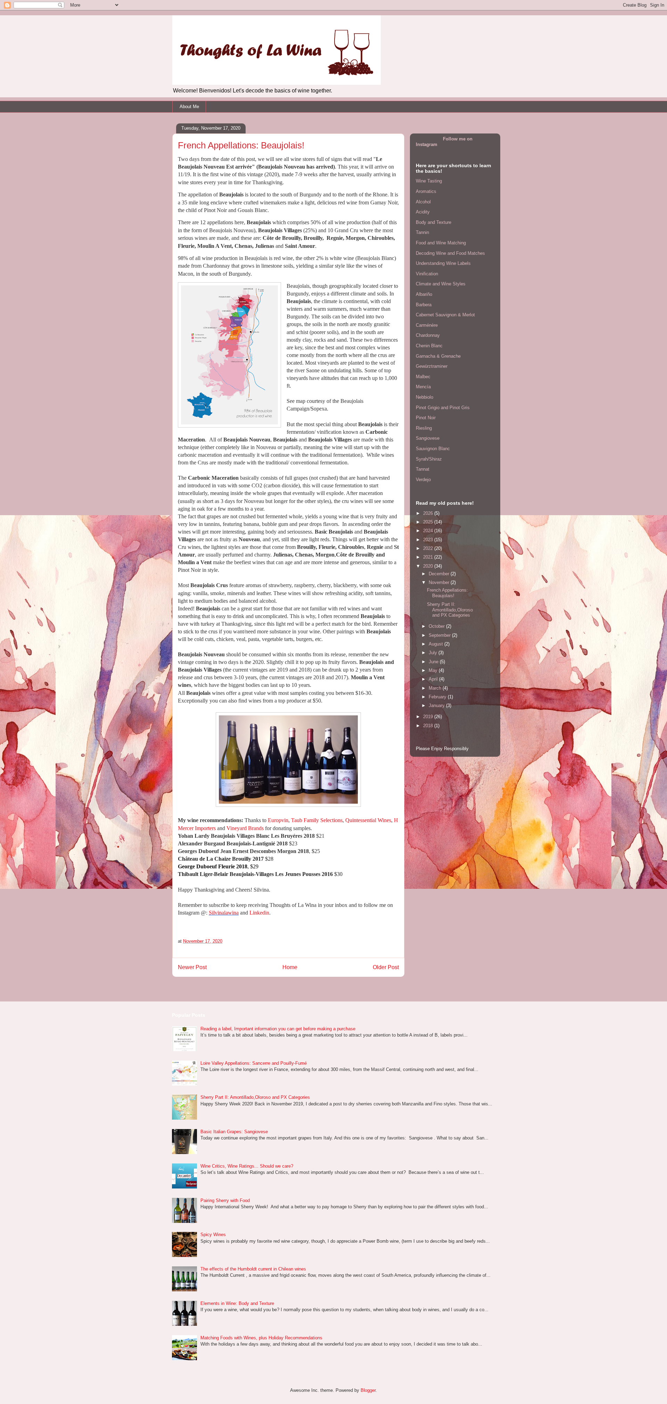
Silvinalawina (224, 913)
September (440, 635)
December (440, 573)
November (440, 582)
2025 (428, 522)
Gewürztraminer (431, 366)
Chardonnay (428, 335)
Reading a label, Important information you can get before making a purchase (277, 1028)
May (434, 670)
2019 (428, 716)
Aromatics (426, 191)
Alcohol (423, 201)
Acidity (423, 211)
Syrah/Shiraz (429, 459)
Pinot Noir (426, 417)
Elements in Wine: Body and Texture (237, 1303)
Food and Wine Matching (441, 242)
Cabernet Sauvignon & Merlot (445, 314)
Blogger (368, 1390)
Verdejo (423, 479)
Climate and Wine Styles (441, 283)
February (438, 696)
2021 (428, 557)
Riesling (424, 428)
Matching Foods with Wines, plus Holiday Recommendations (261, 1337)
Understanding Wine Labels (443, 263)
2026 (428, 513)
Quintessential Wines (368, 820)
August (436, 644)
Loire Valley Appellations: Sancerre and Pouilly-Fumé (253, 1063)
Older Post (386, 967)
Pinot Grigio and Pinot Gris (443, 407)
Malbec (423, 376)
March (436, 688)
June (434, 661)
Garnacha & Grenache (438, 356)
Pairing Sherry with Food (225, 1200)
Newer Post (192, 967)
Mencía (423, 386)
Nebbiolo (424, 397)
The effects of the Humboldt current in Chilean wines (253, 1269)
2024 (428, 530)
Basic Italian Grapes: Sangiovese (234, 1131)
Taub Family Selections (317, 820)
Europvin (278, 820)
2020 (428, 566)
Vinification (427, 273)
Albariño (424, 294)
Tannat (422, 469)
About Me (189, 106)
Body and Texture (433, 222)
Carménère (427, 325)
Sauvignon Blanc (433, 448)
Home (289, 967)
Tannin (422, 232)
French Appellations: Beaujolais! (447, 592)
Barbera (423, 304)
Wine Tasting (429, 181)
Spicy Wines (213, 1234)
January (437, 705)
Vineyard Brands (245, 828)
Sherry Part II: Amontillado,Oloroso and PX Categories (450, 610)
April (434, 679)
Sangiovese (427, 438)
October (437, 626)
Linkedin (259, 913)
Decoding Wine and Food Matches (450, 253)
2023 (428, 539)
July (433, 652)
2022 (428, 548)
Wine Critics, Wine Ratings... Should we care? (246, 1166)
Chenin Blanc (429, 345)
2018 (428, 725)
